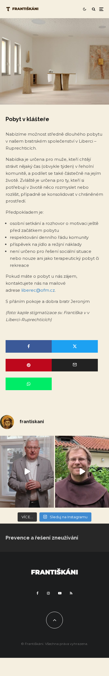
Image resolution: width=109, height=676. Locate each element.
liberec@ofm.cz (38, 290)
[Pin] (29, 365)
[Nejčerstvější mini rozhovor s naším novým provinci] (82, 472)
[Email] (75, 365)
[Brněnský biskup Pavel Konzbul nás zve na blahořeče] (27, 472)
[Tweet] (75, 346)
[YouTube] (60, 593)
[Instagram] (48, 593)
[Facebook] (37, 593)
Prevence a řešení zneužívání (42, 538)
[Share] (29, 346)
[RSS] (71, 593)
